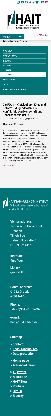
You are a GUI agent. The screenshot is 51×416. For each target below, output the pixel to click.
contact (18, 344)
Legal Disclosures (25, 349)
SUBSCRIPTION (9, 80)
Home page (21, 360)
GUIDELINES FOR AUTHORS (14, 90)
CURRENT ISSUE (10, 56)
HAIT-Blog (20, 381)
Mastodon (20, 377)
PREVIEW (7, 61)
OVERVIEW (7, 51)
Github (17, 391)
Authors (9, 75)
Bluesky (18, 396)
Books (8, 70)
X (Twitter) (20, 372)
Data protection (24, 354)
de (43, 2)
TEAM (5, 85)
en (47, 2)
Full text (6, 165)
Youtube (18, 386)
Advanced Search (25, 365)
